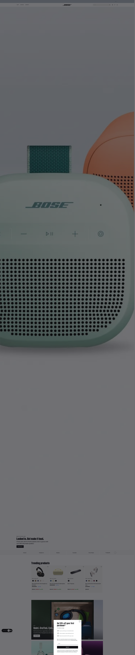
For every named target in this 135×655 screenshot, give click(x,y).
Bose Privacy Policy (74, 640)
